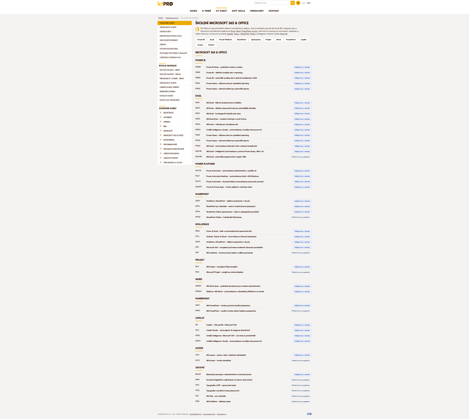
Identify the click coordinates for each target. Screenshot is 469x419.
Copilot (303, 40)
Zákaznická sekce (298, 3)
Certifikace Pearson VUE (170, 57)
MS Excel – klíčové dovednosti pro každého (224, 103)
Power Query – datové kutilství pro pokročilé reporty (227, 89)
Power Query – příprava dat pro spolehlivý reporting (227, 83)
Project (253, 34)
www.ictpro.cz (221, 414)
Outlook (230, 34)
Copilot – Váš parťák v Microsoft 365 (221, 325)
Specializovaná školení (174, 149)
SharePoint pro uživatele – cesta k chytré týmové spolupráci (230, 206)
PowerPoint (246, 31)
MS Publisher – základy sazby (218, 401)
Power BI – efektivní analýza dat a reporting (224, 73)
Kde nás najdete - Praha (170, 74)
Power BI (283, 34)
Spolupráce (256, 40)
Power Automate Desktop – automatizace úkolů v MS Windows (232, 176)
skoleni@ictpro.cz (196, 414)
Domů (193, 10)
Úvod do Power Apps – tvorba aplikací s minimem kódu (229, 187)
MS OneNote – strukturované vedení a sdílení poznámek (229, 253)
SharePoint (244, 34)
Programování (170, 144)
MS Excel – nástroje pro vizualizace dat (222, 124)
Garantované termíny (169, 87)
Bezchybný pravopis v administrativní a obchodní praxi (228, 374)
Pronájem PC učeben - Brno (172, 79)
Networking (169, 140)
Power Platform (225, 40)
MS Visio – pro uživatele (216, 396)
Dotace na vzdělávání (169, 100)
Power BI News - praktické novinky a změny (224, 67)
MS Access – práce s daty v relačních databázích (226, 355)
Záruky (163, 45)
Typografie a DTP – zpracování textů (221, 385)
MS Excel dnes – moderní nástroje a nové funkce (226, 119)
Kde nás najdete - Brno (170, 70)
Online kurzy (165, 32)
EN (308, 3)
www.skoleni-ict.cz (209, 414)
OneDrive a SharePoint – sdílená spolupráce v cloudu (228, 201)
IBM (165, 126)
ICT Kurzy (221, 10)
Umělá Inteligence (171, 154)
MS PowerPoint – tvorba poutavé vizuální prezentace (228, 305)
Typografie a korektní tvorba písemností (222, 391)
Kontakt (274, 10)
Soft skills (238, 10)
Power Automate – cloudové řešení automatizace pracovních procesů (235, 182)
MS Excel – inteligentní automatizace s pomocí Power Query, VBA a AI (235, 151)
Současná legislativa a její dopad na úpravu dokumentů (229, 380)
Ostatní (211, 45)
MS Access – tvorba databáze (218, 360)
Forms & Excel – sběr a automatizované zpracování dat (229, 231)
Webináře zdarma (167, 91)
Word (238, 31)
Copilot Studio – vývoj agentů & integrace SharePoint (228, 330)
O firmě (206, 10)
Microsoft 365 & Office (173, 135)
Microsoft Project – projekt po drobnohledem (224, 272)
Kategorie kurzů (172, 18)
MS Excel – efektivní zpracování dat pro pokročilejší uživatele (231, 108)
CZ (303, 3)
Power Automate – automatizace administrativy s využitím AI (231, 171)
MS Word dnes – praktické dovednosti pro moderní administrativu (233, 286)
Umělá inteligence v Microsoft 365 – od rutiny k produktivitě (230, 336)
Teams (236, 34)
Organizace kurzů (168, 27)
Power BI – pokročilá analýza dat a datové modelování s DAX (231, 78)
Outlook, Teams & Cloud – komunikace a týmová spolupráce (231, 236)
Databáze (168, 117)
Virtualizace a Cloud (173, 163)
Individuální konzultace (171, 36)
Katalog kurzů (166, 96)
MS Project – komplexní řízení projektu (222, 267)
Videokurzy (257, 10)
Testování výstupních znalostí (173, 53)
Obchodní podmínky (169, 40)
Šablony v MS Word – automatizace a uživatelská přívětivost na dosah (235, 291)
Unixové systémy (171, 158)
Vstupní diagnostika (169, 49)
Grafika (167, 122)
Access (255, 31)
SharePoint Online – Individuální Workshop (224, 217)
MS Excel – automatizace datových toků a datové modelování (231, 146)
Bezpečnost (169, 113)
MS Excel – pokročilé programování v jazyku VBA (226, 157)
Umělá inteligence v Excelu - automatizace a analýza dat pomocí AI (234, 130)
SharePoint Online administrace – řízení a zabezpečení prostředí (232, 212)
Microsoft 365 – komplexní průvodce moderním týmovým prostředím (234, 247)
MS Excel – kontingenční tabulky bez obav (223, 114)
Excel (233, 31)
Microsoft (168, 131)
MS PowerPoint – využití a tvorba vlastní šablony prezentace (231, 311)
